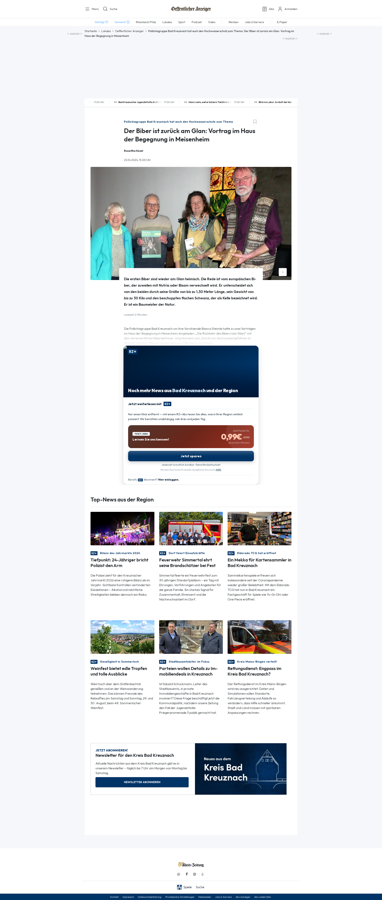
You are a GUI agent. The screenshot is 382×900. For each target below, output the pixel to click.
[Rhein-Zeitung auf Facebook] (187, 874)
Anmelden (291, 9)
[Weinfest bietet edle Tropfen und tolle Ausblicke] (122, 637)
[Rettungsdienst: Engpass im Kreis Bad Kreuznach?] (259, 637)
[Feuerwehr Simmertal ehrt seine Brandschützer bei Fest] (191, 528)
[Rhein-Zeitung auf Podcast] (203, 874)
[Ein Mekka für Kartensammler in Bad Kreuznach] (259, 528)
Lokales (106, 31)
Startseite (91, 31)
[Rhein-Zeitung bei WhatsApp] (179, 874)
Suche (113, 9)
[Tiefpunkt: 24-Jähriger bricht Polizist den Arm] (122, 528)
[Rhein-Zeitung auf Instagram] (195, 874)
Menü (95, 9)
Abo (271, 9)
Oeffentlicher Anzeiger (129, 31)
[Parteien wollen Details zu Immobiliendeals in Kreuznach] (191, 637)
